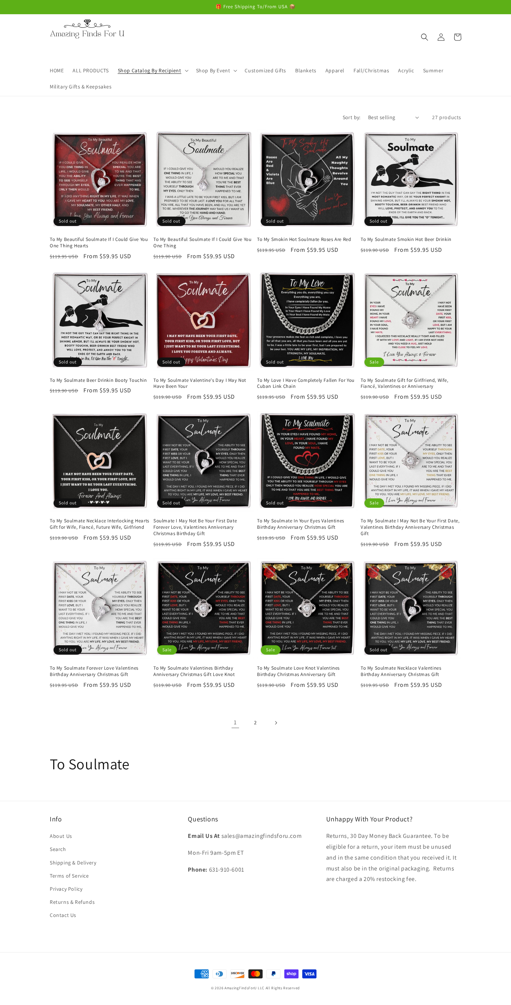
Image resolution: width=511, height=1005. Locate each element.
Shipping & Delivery (73, 862)
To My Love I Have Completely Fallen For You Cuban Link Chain (306, 383)
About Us (61, 836)
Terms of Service (69, 875)
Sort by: (352, 117)
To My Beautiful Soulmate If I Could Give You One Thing (202, 242)
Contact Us (63, 915)
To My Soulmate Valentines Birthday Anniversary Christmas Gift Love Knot (194, 671)
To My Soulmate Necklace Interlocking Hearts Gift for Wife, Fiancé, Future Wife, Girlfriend (99, 524)
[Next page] (275, 723)
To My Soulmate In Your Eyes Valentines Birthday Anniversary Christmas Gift (300, 524)
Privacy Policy (66, 888)
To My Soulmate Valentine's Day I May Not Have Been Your (199, 383)
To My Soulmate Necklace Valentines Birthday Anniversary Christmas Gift (401, 671)
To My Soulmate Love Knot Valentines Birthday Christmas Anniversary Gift (298, 671)
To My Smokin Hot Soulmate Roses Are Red (304, 239)
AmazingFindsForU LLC (244, 988)
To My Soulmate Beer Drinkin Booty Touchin (98, 380)
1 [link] (235, 722)
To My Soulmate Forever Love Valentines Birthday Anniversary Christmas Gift (94, 671)
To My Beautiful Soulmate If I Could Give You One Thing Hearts (99, 242)
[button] (152, 70)
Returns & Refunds (72, 902)
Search (58, 849)
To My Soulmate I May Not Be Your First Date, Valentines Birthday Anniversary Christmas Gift (410, 527)
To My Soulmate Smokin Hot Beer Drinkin (406, 239)
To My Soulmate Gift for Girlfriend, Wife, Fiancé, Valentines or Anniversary (405, 383)
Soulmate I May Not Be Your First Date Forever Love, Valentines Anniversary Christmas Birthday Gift (195, 527)
